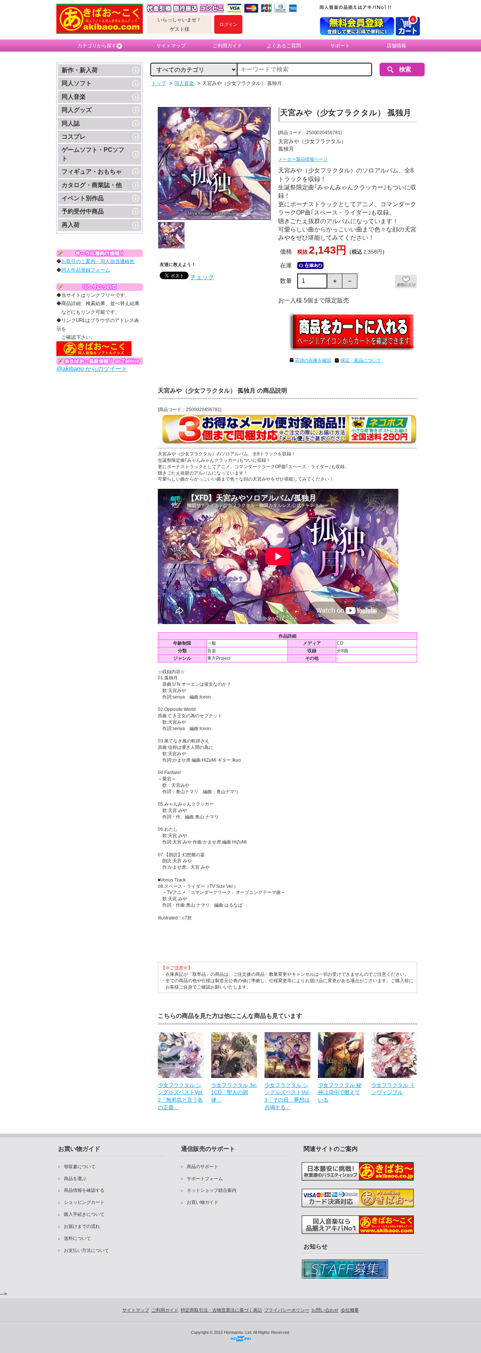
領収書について (79, 1166)
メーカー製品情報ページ (303, 159)
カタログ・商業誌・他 (92, 185)
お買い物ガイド (202, 1202)
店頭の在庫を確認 (313, 360)
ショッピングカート (84, 1202)
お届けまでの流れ (82, 1226)
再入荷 (71, 225)
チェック (202, 277)
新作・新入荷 (80, 70)
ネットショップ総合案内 (211, 1190)
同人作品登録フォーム (85, 270)
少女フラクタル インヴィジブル (393, 1089)
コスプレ (74, 136)
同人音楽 (74, 97)
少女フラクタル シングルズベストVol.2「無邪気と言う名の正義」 (180, 1096)
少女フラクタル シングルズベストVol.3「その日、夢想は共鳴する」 (287, 1096)
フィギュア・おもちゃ (92, 171)
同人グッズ (77, 110)
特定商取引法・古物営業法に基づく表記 (221, 1310)
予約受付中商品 (83, 211)
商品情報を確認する (84, 1190)
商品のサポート (202, 1166)
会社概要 (350, 1310)
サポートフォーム (205, 1178)
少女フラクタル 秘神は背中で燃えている (340, 1092)
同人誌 (71, 123)
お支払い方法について (86, 1250)
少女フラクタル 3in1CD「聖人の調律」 (234, 1092)
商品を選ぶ (75, 1178)
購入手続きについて (84, 1214)
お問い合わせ (325, 1310)
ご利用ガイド (227, 45)
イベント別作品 (83, 198)
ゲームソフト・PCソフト (93, 154)
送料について (77, 1238)
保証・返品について (360, 360)
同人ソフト (77, 83)
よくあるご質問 (284, 45)
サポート (340, 45)
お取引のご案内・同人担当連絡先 (98, 261)
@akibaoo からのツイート (91, 369)
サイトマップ (171, 45)
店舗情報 (396, 45)
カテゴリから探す (96, 45)
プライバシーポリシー (286, 1310)
